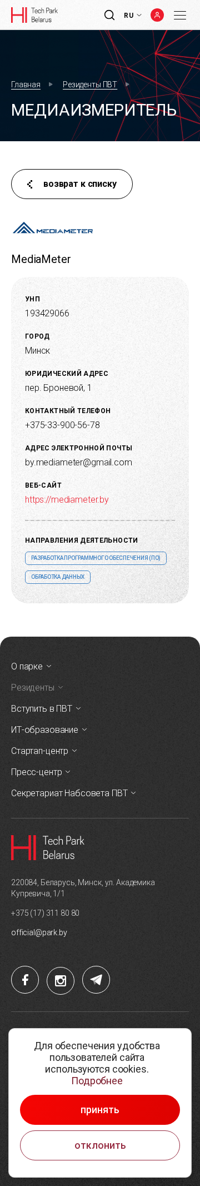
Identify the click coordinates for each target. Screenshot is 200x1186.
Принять (100, 1109)
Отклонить (100, 1145)
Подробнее (97, 1080)
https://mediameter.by (67, 499)
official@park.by (39, 932)
